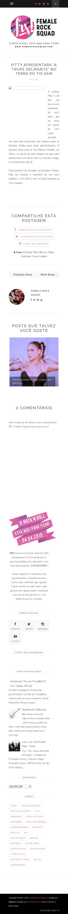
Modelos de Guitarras (34, 709)
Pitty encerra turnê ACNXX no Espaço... (32, 382)
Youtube (15, 641)
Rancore (34, 838)
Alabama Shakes (17, 865)
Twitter (29, 629)
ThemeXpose (33, 902)
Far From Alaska (18, 848)
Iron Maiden (16, 822)
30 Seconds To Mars (19, 859)
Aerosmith (38, 827)
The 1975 (37, 859)
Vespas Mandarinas (19, 827)
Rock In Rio (15, 843)
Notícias (27, 252)
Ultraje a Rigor (17, 854)
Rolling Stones (37, 848)
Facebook (15, 629)
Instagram (42, 629)
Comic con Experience (36, 822)
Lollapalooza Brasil (31, 805)
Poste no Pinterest (36, 243)
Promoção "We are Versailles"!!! (28, 681)
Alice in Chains (32, 843)
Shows (42, 252)
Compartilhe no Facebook (35, 230)
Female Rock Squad (40, 292)
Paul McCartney (18, 838)
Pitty (35, 252)
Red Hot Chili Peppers (20, 811)
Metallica (15, 832)
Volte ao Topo (48, 910)
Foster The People (34, 816)
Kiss (26, 832)
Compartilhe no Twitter (36, 236)
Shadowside (16, 816)
